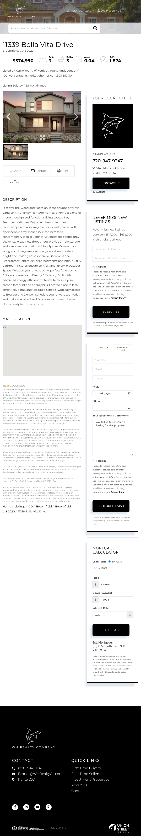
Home (7, 506)
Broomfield (44, 506)
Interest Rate (101, 608)
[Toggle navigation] (130, 11)
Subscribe (111, 311)
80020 (10, 511)
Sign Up (116, 10)
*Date (96, 387)
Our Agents (99, 192)
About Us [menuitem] (79, 785)
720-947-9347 (108, 161)
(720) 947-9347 (80, 11)
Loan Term (99, 561)
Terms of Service (122, 521)
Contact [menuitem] (78, 791)
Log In (104, 10)
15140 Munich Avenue (37, 783)
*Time (96, 401)
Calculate (111, 630)
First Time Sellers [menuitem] (85, 774)
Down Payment (102, 592)
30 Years (117, 561)
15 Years (102, 567)
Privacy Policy (118, 298)
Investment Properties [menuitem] (90, 780)
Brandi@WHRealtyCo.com (40, 774)
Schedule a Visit (122, 348)
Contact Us (111, 183)
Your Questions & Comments (111, 415)
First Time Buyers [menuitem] (86, 768)
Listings (19, 506)
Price (96, 577)
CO (31, 506)
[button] (95, 28)
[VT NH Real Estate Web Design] (119, 828)
